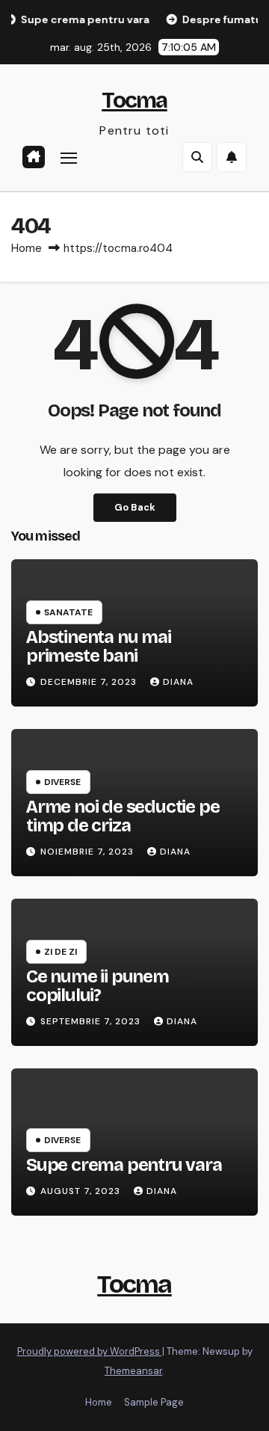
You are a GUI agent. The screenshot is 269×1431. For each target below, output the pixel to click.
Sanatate (68, 612)
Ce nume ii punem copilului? (97, 986)
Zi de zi (60, 952)
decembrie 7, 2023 (90, 682)
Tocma (134, 100)
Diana (178, 682)
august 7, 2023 (81, 1191)
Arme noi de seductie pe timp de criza (122, 816)
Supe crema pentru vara (124, 1164)
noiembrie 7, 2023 (88, 852)
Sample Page (154, 1402)
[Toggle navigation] (68, 157)
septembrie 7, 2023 (91, 1021)
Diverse (62, 782)
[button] (197, 157)
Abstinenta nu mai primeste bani (98, 646)
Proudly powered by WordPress (89, 1351)
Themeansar (133, 1370)
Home (26, 248)
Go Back (134, 507)
